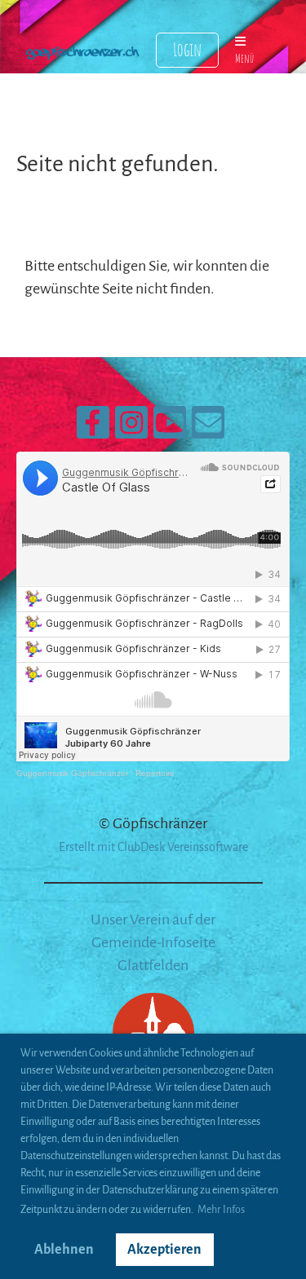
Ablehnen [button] (64, 1249)
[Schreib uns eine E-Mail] (208, 428)
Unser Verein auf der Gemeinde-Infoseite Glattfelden (153, 942)
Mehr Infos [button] (221, 1209)
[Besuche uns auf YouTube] (169, 428)
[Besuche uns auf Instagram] (131, 428)
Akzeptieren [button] (164, 1249)
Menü (244, 58)
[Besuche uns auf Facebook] (93, 428)
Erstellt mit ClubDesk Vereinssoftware (153, 846)
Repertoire (155, 773)
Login (187, 49)
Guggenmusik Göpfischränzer (72, 773)
